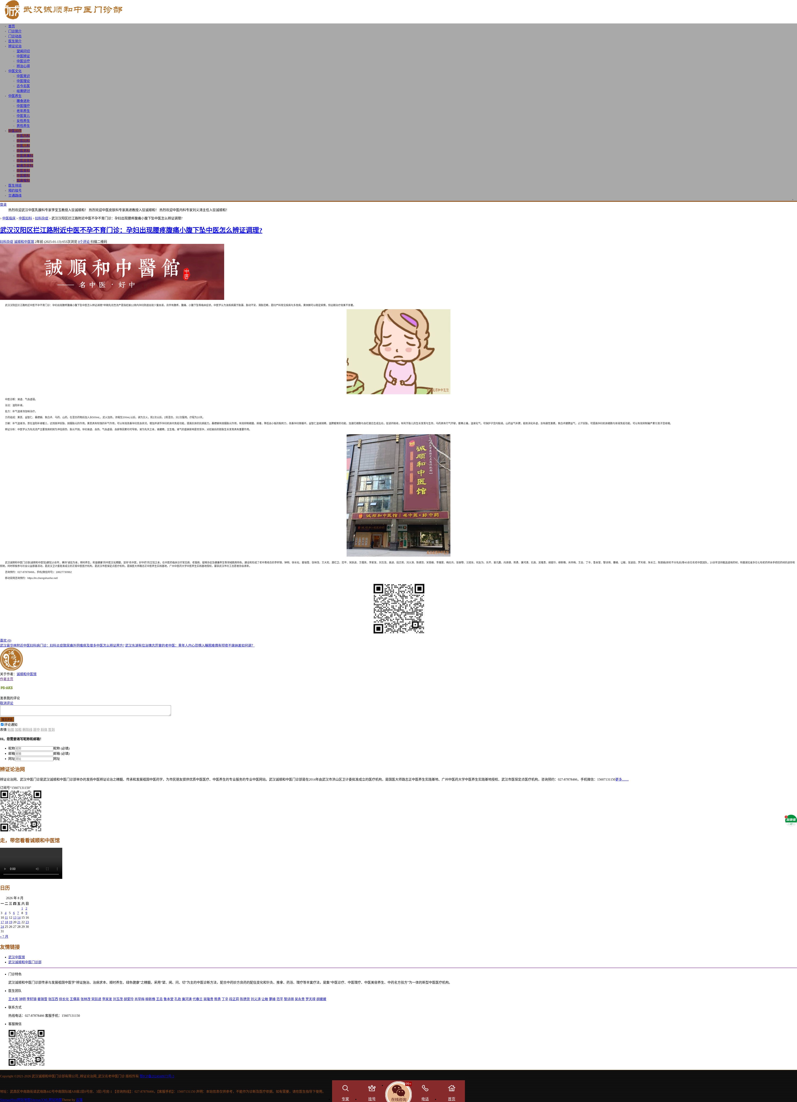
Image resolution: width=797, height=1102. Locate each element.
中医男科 (23, 150)
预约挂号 (15, 190)
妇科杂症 (41, 218)
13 (14, 917)
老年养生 (23, 111)
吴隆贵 (208, 999)
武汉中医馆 (16, 957)
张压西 (53, 999)
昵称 (11, 748)
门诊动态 (15, 36)
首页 (11, 26)
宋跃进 (96, 999)
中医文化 (15, 71)
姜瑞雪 (42, 999)
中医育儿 (23, 116)
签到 (51, 729)
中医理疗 (23, 106)
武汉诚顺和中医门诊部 (25, 962)
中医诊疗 (23, 61)
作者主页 (6, 679)
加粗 (18, 729)
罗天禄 (310, 999)
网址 (11, 758)
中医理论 (23, 81)
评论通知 (10, 724)
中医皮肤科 (25, 160)
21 (19, 922)
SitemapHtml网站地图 (15, 1100)
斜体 (44, 729)
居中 (36, 729)
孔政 (177, 999)
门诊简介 (15, 31)
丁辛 (225, 999)
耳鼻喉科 (23, 180)
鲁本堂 (169, 999)
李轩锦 (32, 999)
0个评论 (84, 241)
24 (2, 926)
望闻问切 (23, 51)
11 (6, 917)
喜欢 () (5, 640)
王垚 (159, 999)
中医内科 (23, 135)
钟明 (22, 999)
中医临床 (9, 218)
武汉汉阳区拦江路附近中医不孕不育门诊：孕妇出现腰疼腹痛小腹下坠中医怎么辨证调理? (131, 230)
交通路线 (15, 195)
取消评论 (6, 703)
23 (27, 922)
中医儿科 (23, 145)
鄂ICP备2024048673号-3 (157, 1076)
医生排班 (15, 185)
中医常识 (23, 76)
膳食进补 (23, 101)
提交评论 (7, 719)
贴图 (10, 729)
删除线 (27, 729)
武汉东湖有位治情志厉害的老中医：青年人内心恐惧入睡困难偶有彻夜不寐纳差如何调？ (190, 645)
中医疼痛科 (25, 155)
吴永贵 (300, 999)
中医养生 (15, 96)
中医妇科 (23, 140)
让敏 (265, 999)
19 (10, 922)
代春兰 (198, 999)
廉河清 (187, 999)
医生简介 (15, 41)
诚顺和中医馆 (24, 241)
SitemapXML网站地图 (46, 1100)
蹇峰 (272, 999)
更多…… (622, 779)
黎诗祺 (289, 999)
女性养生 (23, 121)
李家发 (107, 999)
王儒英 (75, 999)
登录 (3, 204)
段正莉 (234, 999)
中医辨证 (23, 56)
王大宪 (13, 999)
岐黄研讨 (23, 91)
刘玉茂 (118, 999)
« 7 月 (4, 936)
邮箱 (11, 753)
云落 (79, 1100)
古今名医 (23, 86)
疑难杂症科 (25, 165)
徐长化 (64, 999)
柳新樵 (150, 999)
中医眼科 (23, 175)
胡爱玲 (129, 999)
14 (19, 917)
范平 (279, 999)
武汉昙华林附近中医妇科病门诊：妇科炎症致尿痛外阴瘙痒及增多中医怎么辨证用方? (62, 645)
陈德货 (245, 999)
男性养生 (23, 126)
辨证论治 (15, 46)
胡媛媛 (321, 999)
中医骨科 (23, 170)
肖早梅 (139, 999)
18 (6, 922)
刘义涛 (256, 999)
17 (2, 922)
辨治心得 (23, 66)
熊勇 (217, 999)
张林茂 (85, 999)
